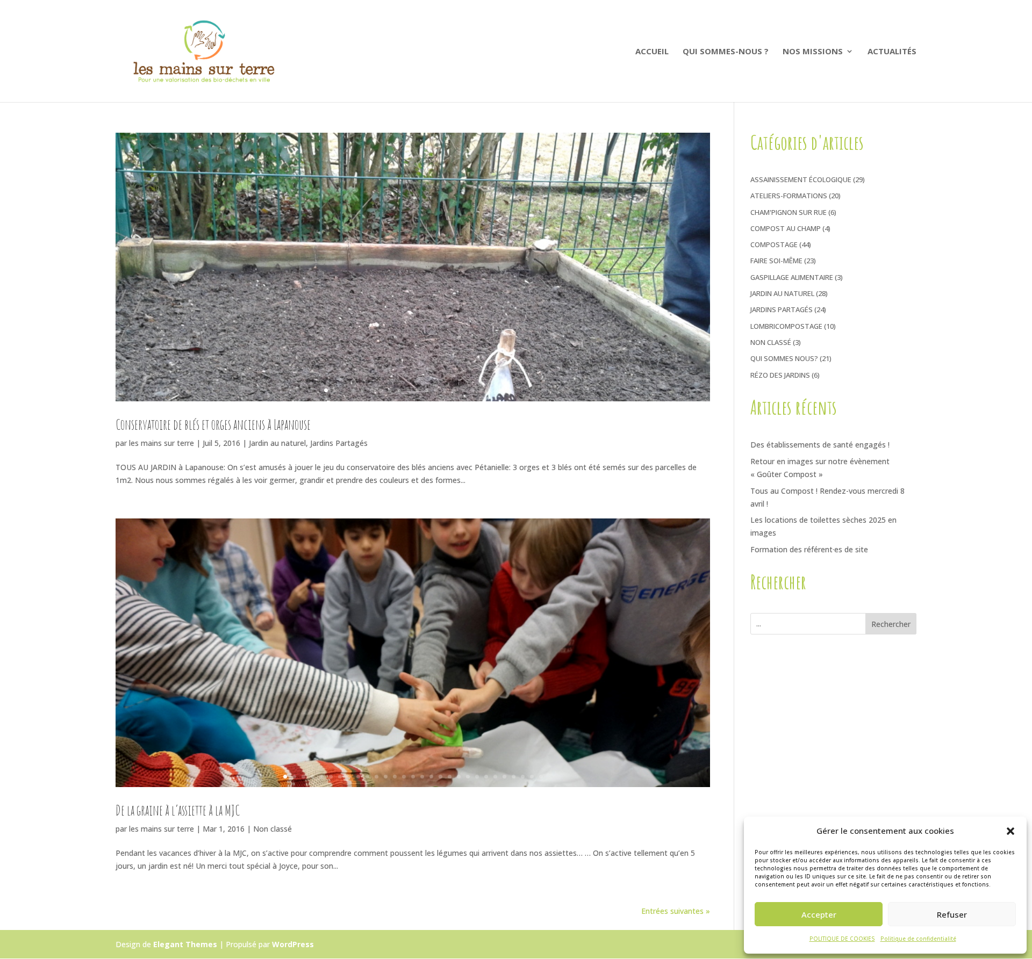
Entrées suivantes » (675, 911)
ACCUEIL (652, 51)
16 (463, 390)
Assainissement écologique (800, 179)
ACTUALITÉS (892, 51)
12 (426, 390)
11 (417, 390)
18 (481, 390)
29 (541, 776)
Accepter (818, 914)
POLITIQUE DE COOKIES (842, 938)
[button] (1010, 831)
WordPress (293, 944)
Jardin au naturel (277, 443)
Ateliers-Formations (788, 195)
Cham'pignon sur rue (788, 212)
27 (523, 776)
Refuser (952, 914)
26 (513, 776)
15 (454, 390)
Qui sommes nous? (784, 358)
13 (436, 390)
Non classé (272, 829)
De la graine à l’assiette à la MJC (178, 810)
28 (532, 776)
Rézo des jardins (780, 375)
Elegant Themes (185, 944)
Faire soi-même (776, 260)
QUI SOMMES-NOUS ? (726, 51)
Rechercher (891, 624)
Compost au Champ (785, 228)
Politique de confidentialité (918, 938)
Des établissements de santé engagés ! (820, 444)
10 (408, 390)
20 (499, 390)
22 (477, 776)
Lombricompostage (786, 326)
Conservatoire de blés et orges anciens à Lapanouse (213, 424)
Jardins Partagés (339, 443)
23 (486, 776)
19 (490, 390)
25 (504, 776)
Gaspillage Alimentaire (791, 277)
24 (495, 776)
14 (445, 390)
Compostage (774, 244)
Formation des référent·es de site (809, 549)
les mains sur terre (161, 443)
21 (468, 776)
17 (472, 390)
